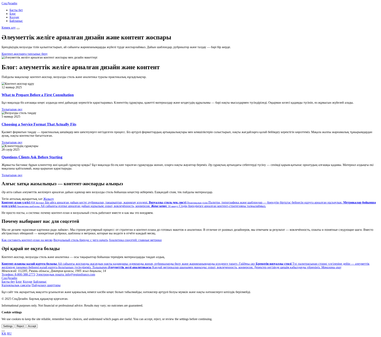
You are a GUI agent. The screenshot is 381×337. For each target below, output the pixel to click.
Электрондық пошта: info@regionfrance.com (65, 274)
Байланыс (16, 20)
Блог (13, 13)
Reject (20, 326)
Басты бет (16, 10)
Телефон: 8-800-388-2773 (18, 274)
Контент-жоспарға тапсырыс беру (25, 54)
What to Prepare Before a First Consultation (38, 95)
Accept (32, 326)
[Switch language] (3, 331)
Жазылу (48, 199)
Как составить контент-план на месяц (27, 240)
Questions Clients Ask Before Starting (32, 157)
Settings (8, 326)
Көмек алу (9, 27)
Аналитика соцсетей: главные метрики (135, 240)
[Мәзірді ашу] (18, 28)
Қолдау (14, 17)
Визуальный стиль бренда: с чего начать (80, 240)
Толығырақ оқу (12, 109)
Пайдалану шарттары (46, 285)
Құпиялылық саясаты (16, 285)
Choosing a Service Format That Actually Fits (39, 124)
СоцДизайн (9, 3)
